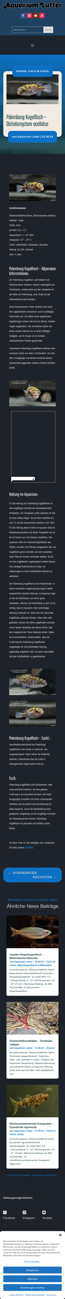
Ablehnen (32, 1278)
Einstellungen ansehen (32, 1287)
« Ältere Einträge (18, 1175)
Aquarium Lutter (29, 136)
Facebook (9, 1218)
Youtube (47, 1218)
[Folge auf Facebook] (23, 15)
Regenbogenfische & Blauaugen (34, 965)
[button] (60, 1235)
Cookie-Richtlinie (16, 1294)
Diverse (21, 71)
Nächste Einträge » (45, 1175)
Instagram (29, 1218)
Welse (20, 1134)
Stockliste (29, 847)
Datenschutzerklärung (35, 1294)
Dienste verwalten (32, 1261)
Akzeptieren (32, 1270)
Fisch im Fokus (38, 71)
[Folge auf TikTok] (41, 15)
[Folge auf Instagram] (29, 15)
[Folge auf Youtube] (35, 15)
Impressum (51, 1294)
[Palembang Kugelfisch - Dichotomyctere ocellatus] (32, 200)
